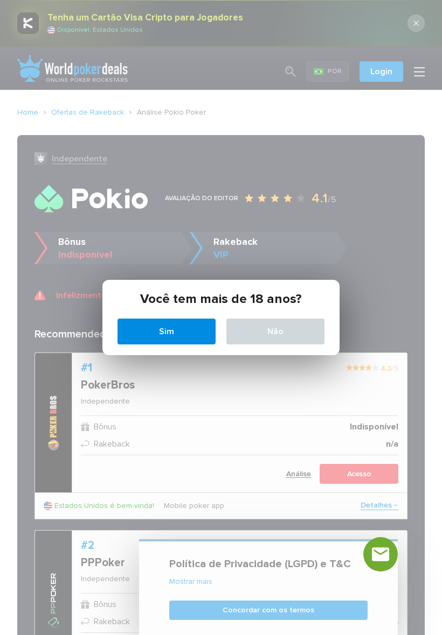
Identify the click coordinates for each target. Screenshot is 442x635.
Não (275, 331)
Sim (166, 331)
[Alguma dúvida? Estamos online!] (380, 554)
